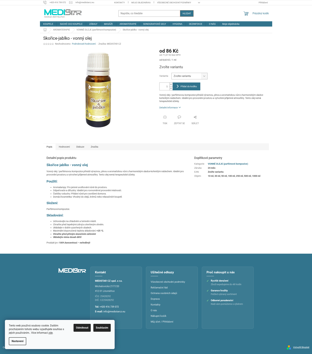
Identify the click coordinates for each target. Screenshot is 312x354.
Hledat (187, 13)
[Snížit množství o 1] (171, 88)
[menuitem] (48, 24)
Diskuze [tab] (80, 146)
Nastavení (17, 341)
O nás (154, 310)
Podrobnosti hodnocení (84, 43)
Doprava (155, 298)
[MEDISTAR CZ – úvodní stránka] (72, 270)
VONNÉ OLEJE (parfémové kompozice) (228, 163)
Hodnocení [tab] (64, 146)
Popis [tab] (49, 146)
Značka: (109, 43)
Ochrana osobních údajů (164, 293)
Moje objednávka (141, 2)
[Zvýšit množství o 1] (171, 84)
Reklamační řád (159, 287)
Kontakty (119, 2)
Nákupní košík (158, 315)
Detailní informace (168, 107)
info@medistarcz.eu (114, 311)
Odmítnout (82, 327)
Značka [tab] (94, 146)
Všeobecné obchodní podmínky (174, 2)
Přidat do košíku (188, 86)
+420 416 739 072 (109, 306)
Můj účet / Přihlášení (162, 321)
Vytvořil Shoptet (301, 347)
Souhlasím (102, 327)
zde (50, 332)
